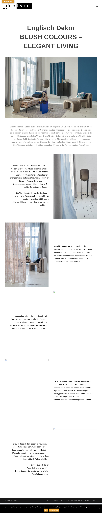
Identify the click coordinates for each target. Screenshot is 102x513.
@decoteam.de (52, 500)
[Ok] (100, 509)
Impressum (65, 500)
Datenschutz (90, 500)
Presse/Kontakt (77, 500)
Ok (46, 510)
